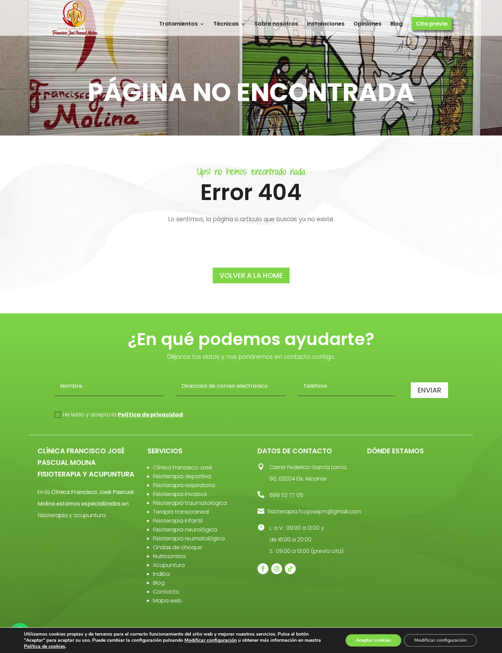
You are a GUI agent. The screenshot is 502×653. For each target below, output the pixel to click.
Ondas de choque (177, 547)
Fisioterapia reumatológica (189, 538)
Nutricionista (169, 556)
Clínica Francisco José (182, 467)
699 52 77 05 (286, 495)
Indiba (161, 574)
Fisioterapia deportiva (182, 476)
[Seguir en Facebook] (262, 568)
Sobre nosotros (276, 24)
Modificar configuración (210, 640)
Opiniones (367, 24)
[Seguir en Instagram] (276, 568)
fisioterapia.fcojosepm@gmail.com (314, 511)
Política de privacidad (150, 414)
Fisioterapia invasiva (180, 494)
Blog (396, 24)
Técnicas (226, 24)
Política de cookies (44, 646)
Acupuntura (169, 565)
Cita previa (431, 24)
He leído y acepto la (123, 414)
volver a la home (251, 275)
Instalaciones (326, 24)
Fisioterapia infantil (178, 521)
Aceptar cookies (373, 640)
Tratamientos (178, 24)
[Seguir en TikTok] (290, 568)
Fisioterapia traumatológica (190, 503)
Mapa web (167, 601)
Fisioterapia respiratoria (184, 485)
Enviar (429, 390)
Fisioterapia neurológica (185, 530)
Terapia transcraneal (181, 512)
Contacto (166, 592)
